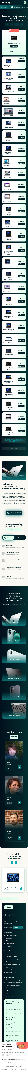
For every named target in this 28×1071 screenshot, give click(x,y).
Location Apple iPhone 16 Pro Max (13, 1010)
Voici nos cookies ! (7, 1062)
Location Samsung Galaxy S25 (13, 1013)
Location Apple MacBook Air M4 (13, 1027)
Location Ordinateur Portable (11, 898)
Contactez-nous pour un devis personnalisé (16, 441)
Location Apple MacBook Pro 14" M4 (13, 1023)
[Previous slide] (12, 862)
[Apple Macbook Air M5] (13, 880)
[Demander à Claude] (9, 915)
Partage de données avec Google (10, 1061)
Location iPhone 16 (10, 1007)
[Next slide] (16, 862)
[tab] (8, 538)
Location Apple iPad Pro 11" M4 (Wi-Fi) (13, 1040)
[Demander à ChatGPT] (5, 915)
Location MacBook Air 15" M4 (13, 1031)
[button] (25, 2)
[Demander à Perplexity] (12, 915)
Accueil (3, 898)
